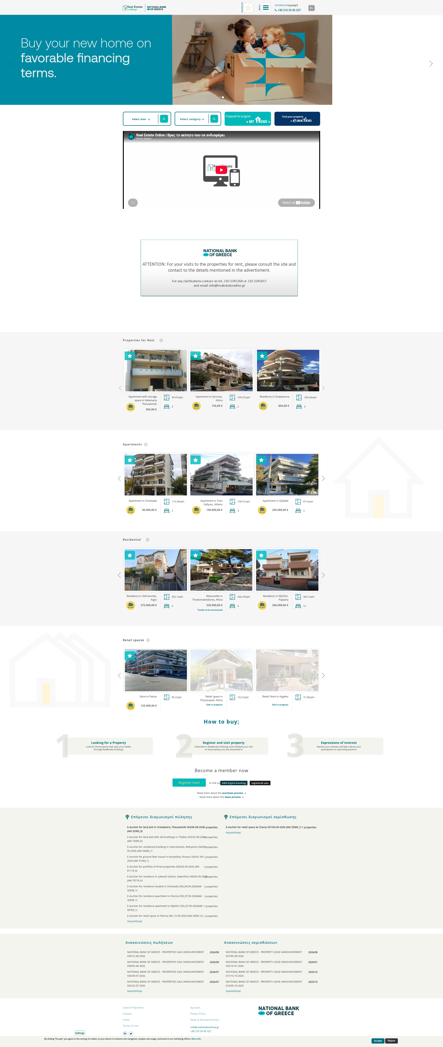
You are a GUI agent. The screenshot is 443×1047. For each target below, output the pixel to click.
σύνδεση (280, 5)
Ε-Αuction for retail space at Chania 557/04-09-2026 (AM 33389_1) (266, 827)
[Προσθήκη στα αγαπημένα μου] (129, 355)
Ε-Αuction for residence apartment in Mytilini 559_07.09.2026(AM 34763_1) (167, 908)
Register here (189, 782)
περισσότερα (134, 921)
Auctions (195, 1007)
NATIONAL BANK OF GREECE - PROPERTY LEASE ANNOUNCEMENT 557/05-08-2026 (266, 954)
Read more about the (220, 793)
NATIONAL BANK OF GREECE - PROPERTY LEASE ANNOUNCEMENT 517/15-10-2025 (266, 973)
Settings (79, 1033)
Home (126, 1019)
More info (196, 1038)
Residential (132, 540)
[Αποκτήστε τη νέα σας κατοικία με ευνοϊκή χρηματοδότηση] (221, 60)
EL (311, 8)
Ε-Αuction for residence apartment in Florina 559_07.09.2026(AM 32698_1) (167, 898)
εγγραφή (292, 5)
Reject (391, 1041)
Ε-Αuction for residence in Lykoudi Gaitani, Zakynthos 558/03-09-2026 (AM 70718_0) (167, 878)
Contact (127, 1013)
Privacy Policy (198, 1013)
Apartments (132, 444)
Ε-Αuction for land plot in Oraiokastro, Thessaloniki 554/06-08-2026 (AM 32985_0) (167, 829)
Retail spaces (133, 640)
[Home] (144, 8)
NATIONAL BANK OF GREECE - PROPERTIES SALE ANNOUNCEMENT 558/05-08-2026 (167, 963)
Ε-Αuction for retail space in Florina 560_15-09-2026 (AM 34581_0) (167, 916)
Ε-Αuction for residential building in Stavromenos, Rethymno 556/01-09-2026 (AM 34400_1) (167, 848)
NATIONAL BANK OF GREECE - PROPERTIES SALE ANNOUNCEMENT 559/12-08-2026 (167, 954)
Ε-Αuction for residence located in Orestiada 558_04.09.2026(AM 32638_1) (167, 888)
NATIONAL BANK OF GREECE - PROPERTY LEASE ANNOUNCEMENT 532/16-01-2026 (266, 963)
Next (322, 388)
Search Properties (133, 1007)
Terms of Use (130, 1025)
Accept (378, 1040)
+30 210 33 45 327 (289, 10)
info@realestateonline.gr (204, 1027)
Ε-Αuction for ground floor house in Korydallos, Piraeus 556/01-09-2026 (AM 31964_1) (167, 858)
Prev (119, 388)
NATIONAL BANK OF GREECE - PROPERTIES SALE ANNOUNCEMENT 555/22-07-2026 (167, 983)
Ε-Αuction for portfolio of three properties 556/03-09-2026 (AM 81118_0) (167, 868)
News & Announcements (204, 1019)
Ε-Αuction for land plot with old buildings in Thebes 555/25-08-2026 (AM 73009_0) (167, 839)
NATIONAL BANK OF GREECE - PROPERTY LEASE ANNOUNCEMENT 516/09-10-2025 (266, 983)
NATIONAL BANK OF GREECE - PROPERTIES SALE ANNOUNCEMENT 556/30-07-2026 (167, 973)
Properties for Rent (139, 340)
